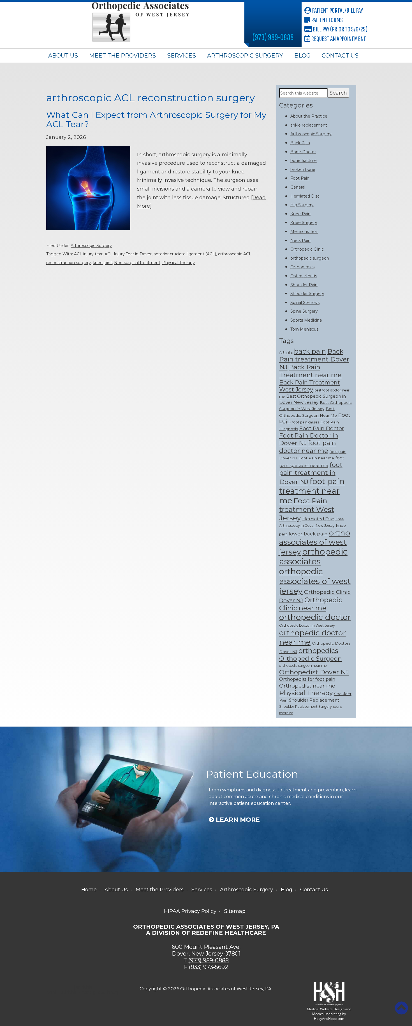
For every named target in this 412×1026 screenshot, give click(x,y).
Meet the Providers (122, 55)
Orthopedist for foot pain (307, 679)
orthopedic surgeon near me (303, 665)
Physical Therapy (178, 262)
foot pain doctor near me (307, 447)
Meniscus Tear (304, 231)
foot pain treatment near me (312, 491)
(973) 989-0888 (273, 37)
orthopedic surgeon (309, 258)
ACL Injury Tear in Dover (128, 253)
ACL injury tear (88, 253)
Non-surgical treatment (137, 262)
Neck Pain (300, 240)
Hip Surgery (302, 204)
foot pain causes (305, 422)
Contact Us (340, 55)
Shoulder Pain (304, 284)
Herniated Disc (305, 196)
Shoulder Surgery (307, 293)
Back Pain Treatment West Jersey (309, 386)
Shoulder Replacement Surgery (305, 706)
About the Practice (308, 116)
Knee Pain (300, 213)
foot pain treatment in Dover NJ (310, 473)
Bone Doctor (303, 151)
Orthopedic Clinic (307, 249)
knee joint (102, 262)
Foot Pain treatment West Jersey (306, 509)
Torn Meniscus (304, 329)
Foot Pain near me (316, 458)
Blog (302, 55)
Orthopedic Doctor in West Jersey (307, 625)
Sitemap (235, 911)
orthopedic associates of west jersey (315, 581)
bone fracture (303, 160)
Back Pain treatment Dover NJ (314, 359)
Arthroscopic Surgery (245, 55)
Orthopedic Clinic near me (310, 604)
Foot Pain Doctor (321, 428)
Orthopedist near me (307, 685)
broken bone (302, 169)
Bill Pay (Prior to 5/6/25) (339, 29)
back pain (310, 351)
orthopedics (318, 651)
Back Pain (300, 142)
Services (181, 55)
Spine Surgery (304, 311)
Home (89, 890)
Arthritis (286, 352)
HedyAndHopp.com (329, 1018)
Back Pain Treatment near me (310, 371)
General (297, 187)
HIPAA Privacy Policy (190, 911)
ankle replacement (308, 125)
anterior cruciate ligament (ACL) (185, 253)
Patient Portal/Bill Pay (337, 10)
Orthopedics (302, 266)
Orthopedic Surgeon (310, 658)
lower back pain (308, 534)
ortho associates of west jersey (314, 542)
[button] (401, 1008)
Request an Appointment (338, 38)
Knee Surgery (303, 222)
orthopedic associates (313, 556)
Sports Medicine (306, 320)
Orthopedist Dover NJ (314, 672)
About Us (63, 55)
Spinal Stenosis (305, 302)
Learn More (237, 819)
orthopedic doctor (315, 617)
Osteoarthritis (303, 275)
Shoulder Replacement (314, 700)
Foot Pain (299, 178)
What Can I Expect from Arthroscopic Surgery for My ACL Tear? (156, 119)
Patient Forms (326, 20)
